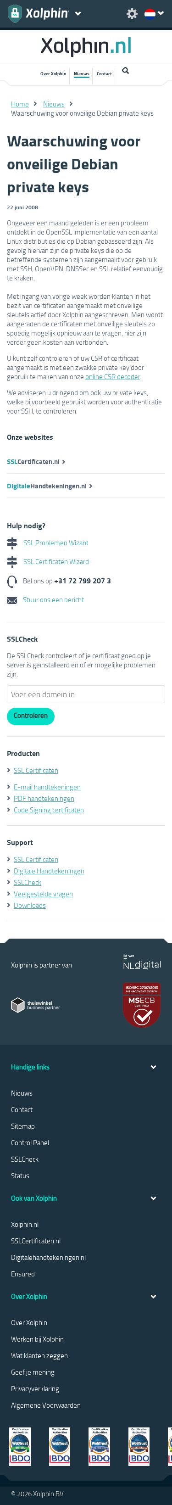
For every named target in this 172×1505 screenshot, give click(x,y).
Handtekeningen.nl (47, 486)
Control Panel (30, 1142)
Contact (104, 73)
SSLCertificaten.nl (36, 1240)
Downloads (30, 905)
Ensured (23, 1273)
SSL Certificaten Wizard (55, 561)
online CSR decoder (112, 376)
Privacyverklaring (35, 1388)
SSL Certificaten (36, 770)
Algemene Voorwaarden (46, 1405)
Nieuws (81, 73)
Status (20, 1175)
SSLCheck (27, 882)
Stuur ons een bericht (53, 599)
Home (20, 103)
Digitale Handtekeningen (49, 870)
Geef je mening (33, 1371)
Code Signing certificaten (49, 809)
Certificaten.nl (33, 461)
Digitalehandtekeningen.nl (48, 1257)
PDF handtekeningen (44, 798)
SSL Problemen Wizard (55, 542)
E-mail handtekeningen (47, 786)
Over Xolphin (53, 73)
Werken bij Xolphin (37, 1338)
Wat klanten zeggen (39, 1355)
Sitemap (23, 1125)
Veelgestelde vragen (43, 893)
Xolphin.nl (25, 1224)
